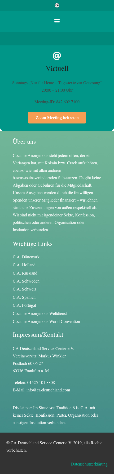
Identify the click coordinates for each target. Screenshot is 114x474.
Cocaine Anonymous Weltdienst (40, 313)
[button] (57, 21)
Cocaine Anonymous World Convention (46, 321)
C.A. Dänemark (26, 256)
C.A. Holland (24, 264)
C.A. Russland (25, 273)
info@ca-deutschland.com (48, 389)
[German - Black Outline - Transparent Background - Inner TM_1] (56, 5)
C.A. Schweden (26, 281)
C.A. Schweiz (24, 289)
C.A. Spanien (24, 297)
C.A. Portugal (24, 305)
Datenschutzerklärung (89, 464)
